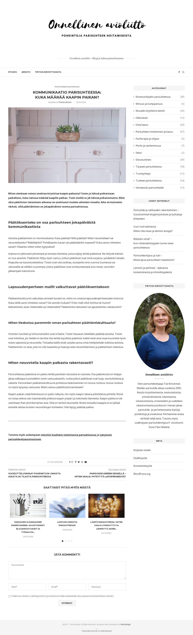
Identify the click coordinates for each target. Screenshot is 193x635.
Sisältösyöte (140, 458)
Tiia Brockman (65, 102)
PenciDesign (125, 624)
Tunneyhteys (160, 173)
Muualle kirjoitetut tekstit (160, 110)
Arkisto (26, 72)
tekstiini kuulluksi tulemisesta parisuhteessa (68, 435)
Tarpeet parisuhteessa (160, 166)
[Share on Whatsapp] (82, 461)
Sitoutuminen (160, 159)
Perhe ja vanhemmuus (160, 145)
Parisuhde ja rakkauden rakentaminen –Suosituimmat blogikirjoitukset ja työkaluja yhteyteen (157, 214)
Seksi (160, 152)
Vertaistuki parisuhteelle (160, 187)
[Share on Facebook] (75, 461)
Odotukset (160, 117)
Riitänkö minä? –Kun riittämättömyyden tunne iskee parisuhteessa (153, 243)
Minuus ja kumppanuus (160, 103)
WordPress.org (141, 473)
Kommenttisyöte (142, 466)
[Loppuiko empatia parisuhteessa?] (67, 506)
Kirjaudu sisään (142, 450)
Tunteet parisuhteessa (160, 180)
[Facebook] (179, 72)
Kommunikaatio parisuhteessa (67, 87)
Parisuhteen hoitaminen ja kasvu (160, 131)
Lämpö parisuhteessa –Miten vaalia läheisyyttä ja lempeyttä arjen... (106, 525)
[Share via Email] (86, 461)
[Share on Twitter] (79, 461)
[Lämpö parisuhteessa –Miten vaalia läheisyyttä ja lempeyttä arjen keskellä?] (106, 506)
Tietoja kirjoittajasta (48, 72)
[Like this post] (72, 461)
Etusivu (12, 72)
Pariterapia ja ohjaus (160, 138)
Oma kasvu (160, 124)
